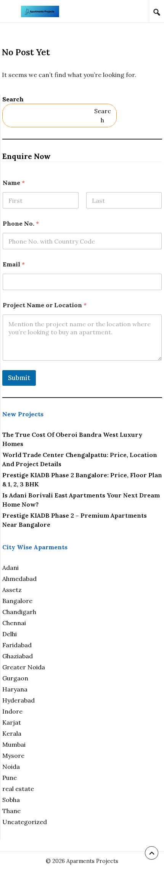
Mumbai (14, 744)
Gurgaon (15, 678)
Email (14, 264)
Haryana (14, 689)
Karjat (11, 722)
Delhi (9, 634)
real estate (18, 788)
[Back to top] (151, 853)
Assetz (12, 589)
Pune (9, 777)
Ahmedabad (19, 578)
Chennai (14, 623)
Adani (10, 567)
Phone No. (21, 223)
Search (13, 99)
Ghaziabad (17, 656)
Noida (11, 766)
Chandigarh (19, 612)
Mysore (13, 755)
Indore (12, 711)
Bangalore (17, 601)
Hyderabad (18, 700)
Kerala (11, 733)
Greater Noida (23, 667)
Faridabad (17, 645)
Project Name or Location (45, 305)
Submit (19, 378)
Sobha (11, 800)
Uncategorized (24, 822)
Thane (11, 811)
